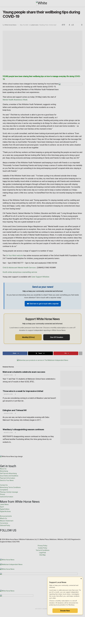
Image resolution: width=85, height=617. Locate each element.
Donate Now (65, 611)
